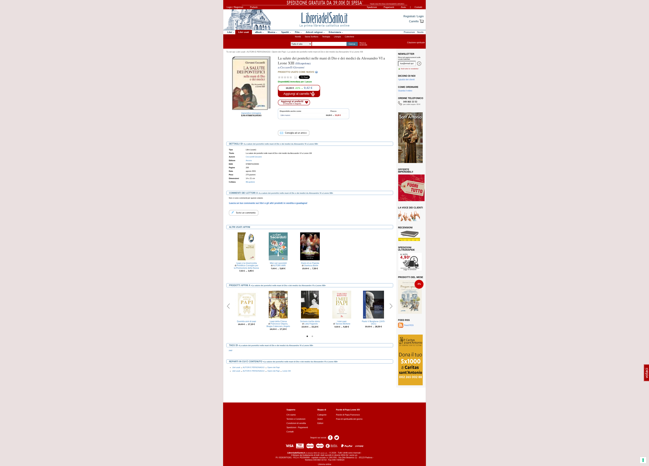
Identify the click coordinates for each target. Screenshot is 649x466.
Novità (298, 36)
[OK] (419, 63)
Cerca (352, 44)
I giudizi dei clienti (406, 79)
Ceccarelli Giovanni (254, 157)
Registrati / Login (413, 16)
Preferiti (254, 7)
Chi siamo (291, 415)
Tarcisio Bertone (342, 324)
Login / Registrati (235, 7)
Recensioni (405, 227)
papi (230, 350)
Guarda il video (405, 91)
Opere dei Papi (279, 52)
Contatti (418, 7)
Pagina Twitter (336, 437)
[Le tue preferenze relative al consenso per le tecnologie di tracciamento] (643, 460)
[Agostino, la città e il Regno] (410, 296)
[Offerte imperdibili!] (412, 187)
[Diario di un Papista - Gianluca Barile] (310, 246)
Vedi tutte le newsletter (409, 69)
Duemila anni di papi (246, 321)
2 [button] (312, 336)
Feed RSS (404, 320)
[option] (246, 255)
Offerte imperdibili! (405, 170)
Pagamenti (389, 7)
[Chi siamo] (247, 19)
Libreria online (324, 464)
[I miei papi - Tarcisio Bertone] (341, 304)
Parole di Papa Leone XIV (348, 410)
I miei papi (341, 321)
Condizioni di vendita (296, 423)
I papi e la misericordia (246, 263)
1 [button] (307, 336)
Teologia (326, 36)
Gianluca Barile (311, 265)
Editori (320, 423)
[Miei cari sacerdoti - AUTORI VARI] (278, 246)
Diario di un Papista (310, 263)
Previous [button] (228, 306)
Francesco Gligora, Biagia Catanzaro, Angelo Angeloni (278, 326)
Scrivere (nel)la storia (310, 321)
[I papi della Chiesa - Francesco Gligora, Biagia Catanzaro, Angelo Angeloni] (278, 304)
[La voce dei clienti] (409, 215)
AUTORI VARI (279, 265)
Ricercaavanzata (363, 44)
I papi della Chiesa (278, 321)
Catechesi (349, 36)
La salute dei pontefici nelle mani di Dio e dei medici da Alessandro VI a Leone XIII (325, 52)
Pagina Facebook (330, 437)
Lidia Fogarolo (311, 324)
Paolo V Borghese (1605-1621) (373, 322)
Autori (320, 419)
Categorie (322, 415)
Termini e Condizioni (295, 419)
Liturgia (337, 36)
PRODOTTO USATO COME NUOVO (296, 72)
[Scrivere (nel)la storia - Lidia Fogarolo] (310, 304)
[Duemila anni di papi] (246, 304)
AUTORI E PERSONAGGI (258, 52)
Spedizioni (372, 7)
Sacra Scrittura (311, 36)
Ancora (249, 160)
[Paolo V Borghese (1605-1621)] (373, 304)
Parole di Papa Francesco (348, 415)
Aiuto (403, 7)
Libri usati (240, 52)
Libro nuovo (285, 115)
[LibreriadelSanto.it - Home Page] (324, 19)
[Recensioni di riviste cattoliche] (409, 235)
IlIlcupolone (250, 182)
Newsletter (406, 54)
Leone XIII (286, 371)
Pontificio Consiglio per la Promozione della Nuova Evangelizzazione (246, 268)
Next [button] (391, 306)
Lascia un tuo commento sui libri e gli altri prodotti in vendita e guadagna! (268, 203)
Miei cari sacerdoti (278, 263)
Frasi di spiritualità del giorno (349, 419)
